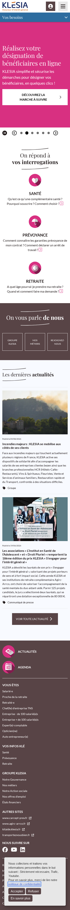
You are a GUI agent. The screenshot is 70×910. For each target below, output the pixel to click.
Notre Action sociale (14, 791)
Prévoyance (9, 758)
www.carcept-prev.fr (15, 818)
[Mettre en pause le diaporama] (4, 133)
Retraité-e (8, 702)
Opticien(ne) (9, 731)
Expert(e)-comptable (14, 725)
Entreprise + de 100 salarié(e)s (20, 719)
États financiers (11, 802)
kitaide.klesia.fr (11, 829)
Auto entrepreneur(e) (15, 736)
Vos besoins (12, 17)
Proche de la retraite (14, 697)
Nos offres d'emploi (14, 796)
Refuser (33, 891)
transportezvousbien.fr (16, 835)
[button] (21, 133)
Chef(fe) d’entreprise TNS (17, 708)
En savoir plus (20, 898)
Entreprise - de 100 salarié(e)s (20, 714)
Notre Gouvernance (14, 779)
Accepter (17, 891)
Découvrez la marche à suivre (33, 97)
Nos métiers (9, 785)
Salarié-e (7, 691)
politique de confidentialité (24, 884)
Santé (5, 752)
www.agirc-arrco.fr (14, 823)
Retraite (7, 763)
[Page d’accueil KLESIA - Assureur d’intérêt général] (15, 6)
